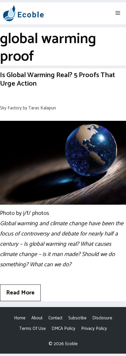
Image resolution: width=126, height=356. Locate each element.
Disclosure (102, 318)
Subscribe (77, 318)
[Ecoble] (23, 13)
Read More (20, 293)
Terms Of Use (32, 328)
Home (19, 318)
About (36, 318)
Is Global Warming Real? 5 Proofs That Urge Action (57, 79)
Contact (55, 318)
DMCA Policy (63, 328)
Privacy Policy (94, 328)
